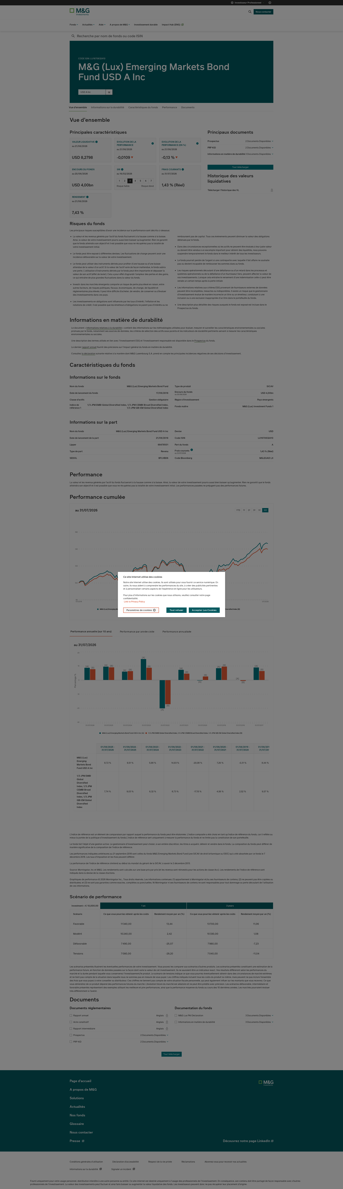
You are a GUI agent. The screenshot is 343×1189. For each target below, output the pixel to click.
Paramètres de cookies (139, 610)
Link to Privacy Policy (134, 601)
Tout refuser (176, 610)
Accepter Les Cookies (204, 610)
